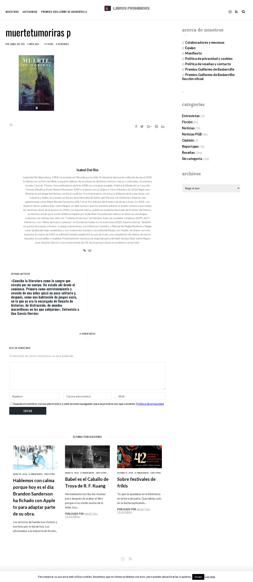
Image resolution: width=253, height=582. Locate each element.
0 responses (62, 44)
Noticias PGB (192, 134)
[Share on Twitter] (142, 126)
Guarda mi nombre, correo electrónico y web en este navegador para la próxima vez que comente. (74, 403)
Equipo (190, 48)
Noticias (188, 128)
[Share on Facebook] (136, 126)
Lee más (210, 576)
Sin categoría (192, 159)
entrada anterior (20, 273)
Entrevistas (191, 116)
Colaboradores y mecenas (204, 42)
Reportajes (190, 146)
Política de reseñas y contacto (208, 64)
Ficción (187, 122)
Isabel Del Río (17, 44)
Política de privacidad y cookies (209, 59)
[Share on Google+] (149, 126)
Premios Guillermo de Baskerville (64, 12)
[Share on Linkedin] (163, 126)
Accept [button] (198, 576)
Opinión (188, 140)
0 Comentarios (36, 474)
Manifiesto (193, 53)
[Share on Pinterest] (156, 126)
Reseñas (188, 152)
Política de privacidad (150, 403)
